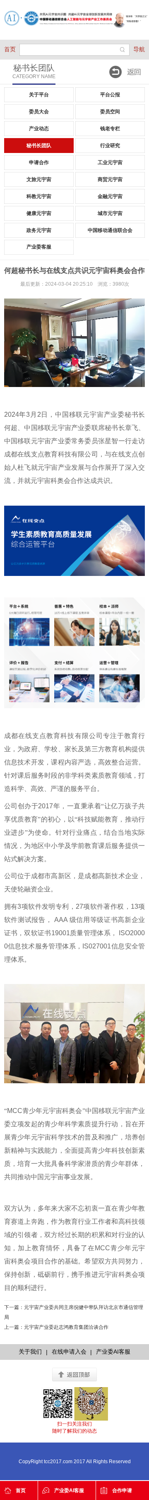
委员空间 (110, 112)
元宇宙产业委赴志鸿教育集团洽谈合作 (66, 1327)
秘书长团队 (38, 145)
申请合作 (39, 162)
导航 (139, 49)
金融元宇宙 (110, 196)
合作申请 (122, 1490)
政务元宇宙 (38, 230)
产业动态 (39, 128)
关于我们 (30, 1351)
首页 (10, 49)
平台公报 (110, 95)
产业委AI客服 (69, 1490)
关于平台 (39, 95)
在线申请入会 (69, 1351)
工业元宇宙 (110, 162)
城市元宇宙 (110, 213)
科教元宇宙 (38, 196)
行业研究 (110, 145)
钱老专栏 (110, 128)
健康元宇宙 (38, 213)
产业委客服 (38, 247)
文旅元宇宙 (38, 179)
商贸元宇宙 (110, 179)
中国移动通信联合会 (110, 230)
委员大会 (39, 112)
